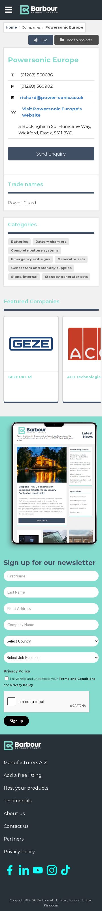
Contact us (16, 826)
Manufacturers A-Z (25, 762)
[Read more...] (31, 343)
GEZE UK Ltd (20, 377)
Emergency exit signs (30, 259)
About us (14, 813)
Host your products (26, 788)
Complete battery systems (35, 250)
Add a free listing (23, 775)
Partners (14, 839)
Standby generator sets (66, 277)
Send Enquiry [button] (51, 154)
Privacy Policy (17, 671)
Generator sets (71, 259)
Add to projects (79, 39)
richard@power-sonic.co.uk (52, 97)
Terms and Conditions (77, 679)
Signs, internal (24, 277)
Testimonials (17, 800)
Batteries (19, 242)
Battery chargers (51, 242)
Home (11, 27)
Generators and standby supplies (41, 268)
